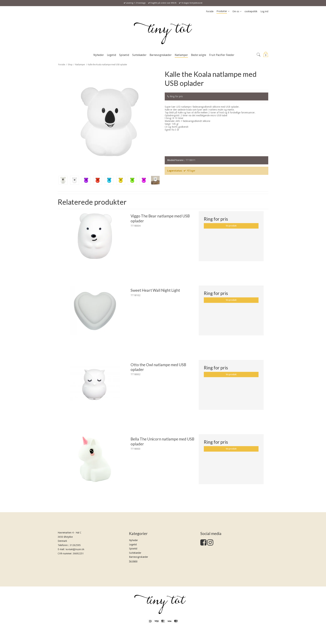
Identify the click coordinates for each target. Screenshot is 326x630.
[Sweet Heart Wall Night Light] (94, 318)
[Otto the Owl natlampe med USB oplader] (94, 392)
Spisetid (133, 548)
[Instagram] (210, 544)
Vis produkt (231, 226)
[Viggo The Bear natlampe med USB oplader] (94, 243)
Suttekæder (135, 552)
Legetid (133, 544)
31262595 (75, 545)
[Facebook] (203, 544)
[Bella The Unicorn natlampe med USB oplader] (94, 466)
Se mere (133, 561)
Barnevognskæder (138, 557)
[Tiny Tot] (163, 33)
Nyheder (133, 540)
